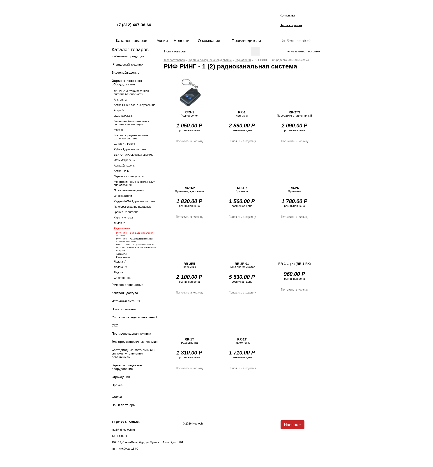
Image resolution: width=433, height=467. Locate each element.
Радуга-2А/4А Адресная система (135, 201)
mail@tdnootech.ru (123, 429)
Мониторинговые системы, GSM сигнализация (134, 183)
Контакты (287, 15)
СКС (115, 325)
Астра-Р (120, 250)
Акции (162, 40)
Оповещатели (123, 195)
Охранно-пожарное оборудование (127, 82)
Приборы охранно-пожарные (133, 206)
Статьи (117, 397)
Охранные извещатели (129, 176)
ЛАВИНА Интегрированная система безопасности (131, 92)
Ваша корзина (291, 25)
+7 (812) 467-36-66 (133, 25)
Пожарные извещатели (129, 190)
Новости (181, 40)
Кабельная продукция (128, 56)
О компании (209, 40)
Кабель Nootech (296, 40)
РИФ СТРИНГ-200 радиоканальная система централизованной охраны (136, 245)
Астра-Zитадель (124, 165)
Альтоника (120, 99)
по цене (314, 51)
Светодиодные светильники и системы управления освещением (133, 353)
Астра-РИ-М (121, 171)
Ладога (118, 272)
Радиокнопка (123, 257)
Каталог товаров (131, 40)
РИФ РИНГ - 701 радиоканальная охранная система (134, 239)
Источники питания (126, 301)
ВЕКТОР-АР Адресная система (133, 154)
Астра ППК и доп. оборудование (134, 105)
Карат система (123, 217)
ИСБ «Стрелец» (124, 160)
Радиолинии (122, 228)
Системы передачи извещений (134, 317)
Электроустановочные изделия (135, 341)
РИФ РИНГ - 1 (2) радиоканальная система (134, 234)
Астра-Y (119, 110)
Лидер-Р (119, 223)
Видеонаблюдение (125, 72)
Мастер (119, 129)
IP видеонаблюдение (127, 64)
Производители (246, 40)
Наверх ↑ (292, 424)
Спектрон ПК (122, 277)
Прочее (117, 385)
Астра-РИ (121, 254)
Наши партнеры (123, 405)
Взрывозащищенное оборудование (127, 367)
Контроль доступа (125, 293)
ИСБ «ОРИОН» (124, 115)
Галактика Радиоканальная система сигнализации (131, 123)
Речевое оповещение (127, 284)
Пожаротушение (124, 309)
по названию (296, 51)
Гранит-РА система (126, 212)
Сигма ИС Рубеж (124, 143)
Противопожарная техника (131, 333)
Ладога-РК (120, 267)
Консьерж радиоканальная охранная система (131, 137)
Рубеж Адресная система (130, 149)
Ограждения (121, 377)
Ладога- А (120, 261)
